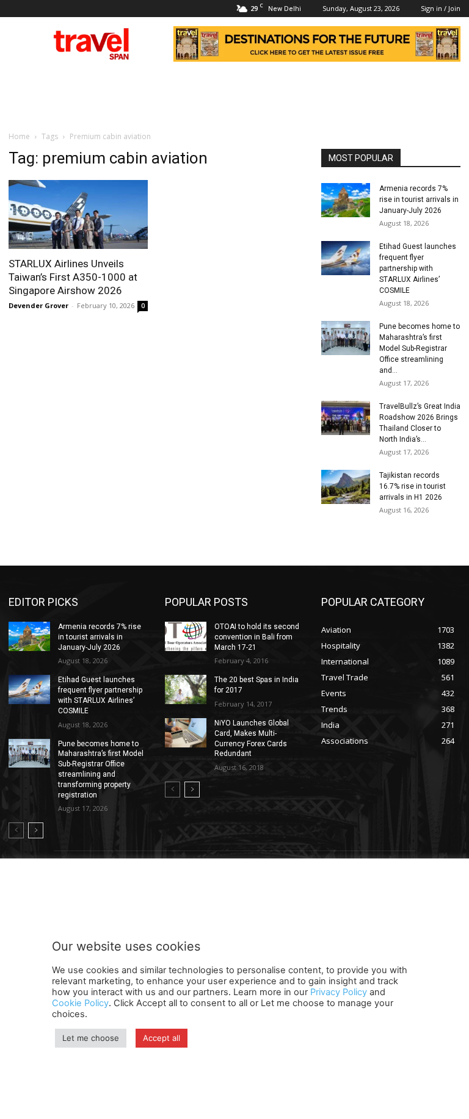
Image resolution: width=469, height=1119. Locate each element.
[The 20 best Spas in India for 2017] (185, 689)
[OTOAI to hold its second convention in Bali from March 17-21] (185, 636)
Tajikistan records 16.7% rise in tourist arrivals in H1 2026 (412, 486)
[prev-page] (16, 830)
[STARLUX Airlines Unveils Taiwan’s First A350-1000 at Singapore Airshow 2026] (78, 214)
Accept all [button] (161, 1038)
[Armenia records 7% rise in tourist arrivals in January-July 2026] (345, 200)
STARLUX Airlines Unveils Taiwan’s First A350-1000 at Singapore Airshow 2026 (73, 277)
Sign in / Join (440, 8)
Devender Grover (38, 305)
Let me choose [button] (90, 1038)
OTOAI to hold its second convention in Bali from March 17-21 (256, 637)
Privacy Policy (338, 992)
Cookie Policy (80, 1003)
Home (19, 136)
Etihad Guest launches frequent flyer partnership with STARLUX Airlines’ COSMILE (417, 268)
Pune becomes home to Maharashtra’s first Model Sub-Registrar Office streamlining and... (419, 348)
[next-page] (35, 830)
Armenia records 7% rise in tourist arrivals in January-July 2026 (419, 199)
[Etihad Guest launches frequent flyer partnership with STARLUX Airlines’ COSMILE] (345, 258)
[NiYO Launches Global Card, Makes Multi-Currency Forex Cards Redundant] (185, 732)
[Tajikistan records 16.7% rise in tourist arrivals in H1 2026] (345, 487)
